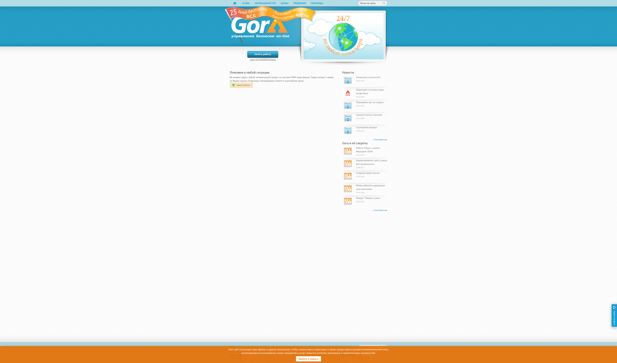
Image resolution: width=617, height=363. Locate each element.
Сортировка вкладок (366, 129)
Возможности (265, 3)
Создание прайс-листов (368, 175)
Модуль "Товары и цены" (368, 200)
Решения (300, 3)
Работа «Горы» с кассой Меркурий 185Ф (368, 151)
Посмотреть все (380, 139)
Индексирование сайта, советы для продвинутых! (371, 164)
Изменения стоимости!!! (368, 79)
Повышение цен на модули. (370, 104)
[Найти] (384, 3)
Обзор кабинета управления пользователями (370, 189)
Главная (235, 3)
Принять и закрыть (308, 359)
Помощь (317, 3)
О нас (246, 3)
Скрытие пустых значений (369, 116)
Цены (284, 3)
